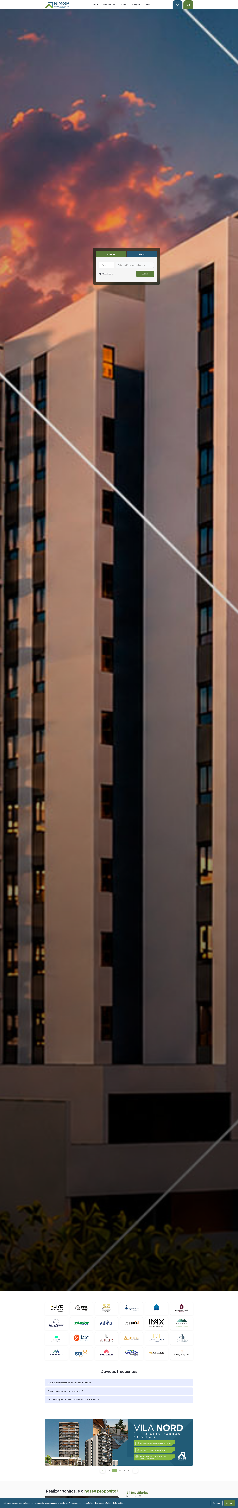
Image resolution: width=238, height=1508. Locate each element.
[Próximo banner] (135, 1470)
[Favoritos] (177, 4)
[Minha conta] (188, 4)
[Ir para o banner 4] (122, 1470)
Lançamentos (109, 4)
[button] (106, 265)
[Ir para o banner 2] (113, 1470)
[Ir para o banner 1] (109, 1470)
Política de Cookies (96, 1503)
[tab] (111, 254)
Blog (148, 4)
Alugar (124, 4)
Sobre (95, 4)
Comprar (136, 4)
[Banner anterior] (102, 1470)
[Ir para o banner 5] (128, 1470)
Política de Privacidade (115, 1503)
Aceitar (229, 1503)
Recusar (216, 1503)
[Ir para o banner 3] (118, 1470)
